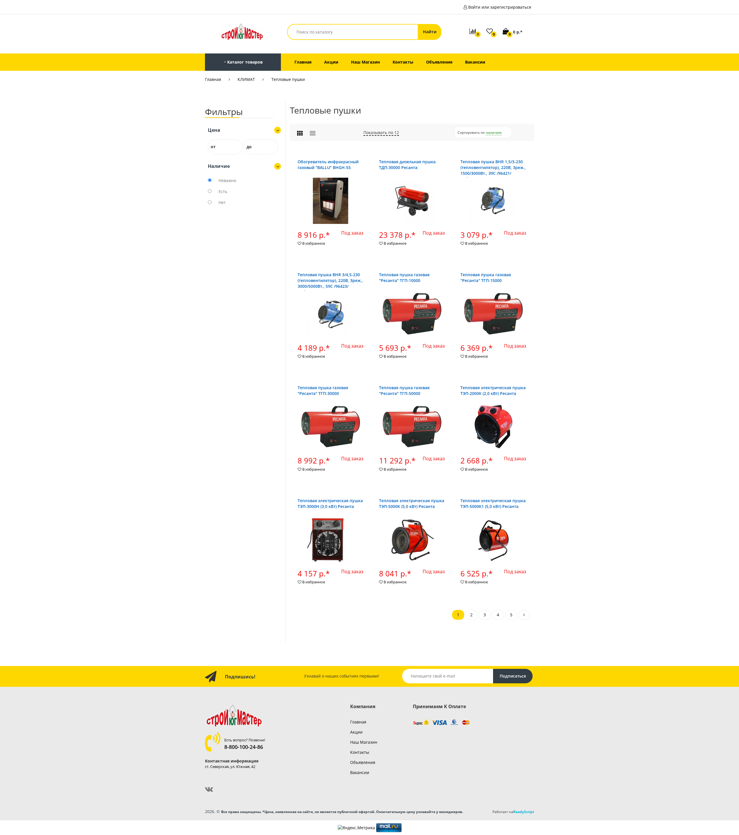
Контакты (359, 752)
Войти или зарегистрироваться (499, 7)
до (249, 146)
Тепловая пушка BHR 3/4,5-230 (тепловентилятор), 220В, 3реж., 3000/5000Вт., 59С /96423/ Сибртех (330, 283)
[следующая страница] (524, 615)
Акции (356, 732)
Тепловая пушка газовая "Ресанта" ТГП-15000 (485, 277)
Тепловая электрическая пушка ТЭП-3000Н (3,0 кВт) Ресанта (330, 503)
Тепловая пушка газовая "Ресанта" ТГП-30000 (323, 390)
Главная (213, 79)
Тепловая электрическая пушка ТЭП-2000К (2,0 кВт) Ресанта (493, 390)
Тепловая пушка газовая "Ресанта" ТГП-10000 (404, 277)
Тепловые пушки (288, 79)
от (213, 146)
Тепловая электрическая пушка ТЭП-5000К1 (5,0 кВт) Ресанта (493, 503)
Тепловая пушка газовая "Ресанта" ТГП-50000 (404, 390)
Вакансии (359, 772)
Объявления (362, 762)
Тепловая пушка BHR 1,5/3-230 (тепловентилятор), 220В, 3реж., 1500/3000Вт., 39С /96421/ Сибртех (493, 170)
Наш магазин (363, 742)
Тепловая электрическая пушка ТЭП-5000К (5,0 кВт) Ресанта (411, 503)
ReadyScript (523, 811)
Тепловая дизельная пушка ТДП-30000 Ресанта (407, 164)
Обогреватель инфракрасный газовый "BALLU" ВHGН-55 (328, 164)
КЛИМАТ (246, 79)
